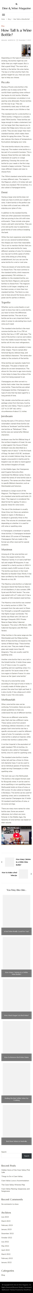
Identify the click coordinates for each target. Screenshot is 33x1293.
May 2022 (5, 1246)
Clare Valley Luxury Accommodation (15, 1181)
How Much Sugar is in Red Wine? (16, 1015)
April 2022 (5, 1250)
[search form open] (16, 4)
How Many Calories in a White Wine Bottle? (16, 973)
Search (3, 1152)
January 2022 (6, 1262)
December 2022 (7, 1233)
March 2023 (5, 1221)
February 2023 (7, 1225)
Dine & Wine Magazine (16, 8)
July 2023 (5, 1217)
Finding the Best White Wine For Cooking (16, 1099)
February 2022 (7, 1258)
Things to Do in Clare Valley (12, 1176)
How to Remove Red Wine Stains (16, 1057)
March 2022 (5, 1254)
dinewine (4, 40)
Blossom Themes (9, 1290)
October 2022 (6, 1238)
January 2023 (6, 1229)
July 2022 (5, 1242)
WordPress (27, 1290)
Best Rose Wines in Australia (16, 1141)
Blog (2, 26)
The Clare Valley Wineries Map (13, 1185)
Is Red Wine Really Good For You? (16, 931)
